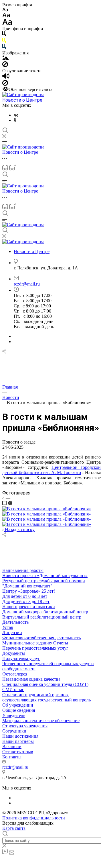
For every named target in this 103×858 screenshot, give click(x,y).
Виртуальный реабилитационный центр (41, 617)
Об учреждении (17, 705)
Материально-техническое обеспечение (41, 720)
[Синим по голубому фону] (4, 47)
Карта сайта (13, 828)
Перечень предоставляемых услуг (35, 648)
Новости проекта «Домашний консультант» (45, 575)
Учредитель (13, 715)
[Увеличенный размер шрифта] (7, 23)
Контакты (11, 756)
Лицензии (12, 632)
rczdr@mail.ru (27, 283)
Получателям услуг (21, 658)
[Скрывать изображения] (5, 65)
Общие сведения (18, 710)
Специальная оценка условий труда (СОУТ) (45, 684)
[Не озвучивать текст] (5, 84)
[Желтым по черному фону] (4, 41)
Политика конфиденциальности (33, 817)
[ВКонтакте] (16, 115)
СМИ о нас (13, 689)
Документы (13, 653)
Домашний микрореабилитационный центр (45, 611)
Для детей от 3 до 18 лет (25, 601)
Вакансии (11, 746)
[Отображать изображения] (5, 58)
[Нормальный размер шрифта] (6, 16)
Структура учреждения (24, 725)
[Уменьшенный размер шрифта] (5, 9)
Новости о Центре (22, 100)
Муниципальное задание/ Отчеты (35, 642)
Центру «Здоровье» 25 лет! (28, 591)
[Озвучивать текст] (5, 77)
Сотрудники (14, 730)
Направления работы (22, 570)
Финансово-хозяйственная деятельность (41, 637)
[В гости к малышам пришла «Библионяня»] (46, 508)
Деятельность (15, 622)
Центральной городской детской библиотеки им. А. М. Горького (51, 470)
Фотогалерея (14, 673)
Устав (7, 627)
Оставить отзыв (17, 751)
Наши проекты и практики (28, 606)
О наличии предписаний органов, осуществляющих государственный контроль (46, 697)
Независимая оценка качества (31, 679)
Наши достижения (20, 736)
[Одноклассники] (15, 120)
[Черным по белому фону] (4, 35)
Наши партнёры (18, 741)
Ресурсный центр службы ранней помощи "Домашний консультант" (43, 583)
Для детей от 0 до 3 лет (24, 596)
